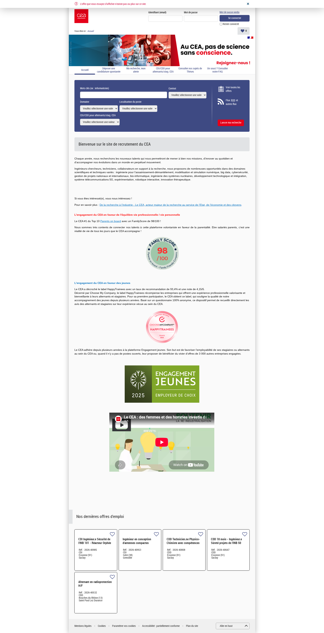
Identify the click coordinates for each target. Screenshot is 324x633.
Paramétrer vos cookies (124, 626)
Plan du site (192, 626)
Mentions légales (83, 626)
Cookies (102, 626)
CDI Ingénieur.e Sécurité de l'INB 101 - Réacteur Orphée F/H (94, 542)
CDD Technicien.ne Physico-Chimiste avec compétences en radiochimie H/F (183, 542)
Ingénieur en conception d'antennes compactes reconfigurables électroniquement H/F (137, 544)
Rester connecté (231, 24)
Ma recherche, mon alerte (136, 70)
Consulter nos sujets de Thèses (190, 70)
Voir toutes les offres (233, 89)
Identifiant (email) (157, 12)
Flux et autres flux (232, 102)
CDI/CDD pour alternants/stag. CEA (163, 70)
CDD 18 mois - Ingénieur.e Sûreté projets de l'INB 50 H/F (226, 542)
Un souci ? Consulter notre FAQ (217, 70)
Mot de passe (190, 12)
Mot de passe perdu (229, 12)
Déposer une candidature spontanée (108, 70)
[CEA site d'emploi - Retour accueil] (81, 16)
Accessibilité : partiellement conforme (161, 626)
